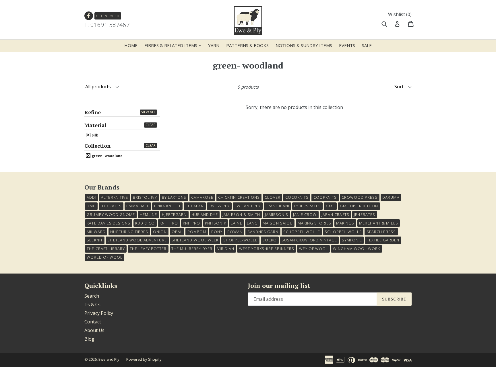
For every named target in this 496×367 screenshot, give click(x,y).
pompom (196, 231)
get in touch (107, 16)
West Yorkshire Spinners (266, 248)
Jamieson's (276, 214)
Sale (367, 45)
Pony (216, 231)
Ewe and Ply (108, 359)
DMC (91, 205)
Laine (236, 223)
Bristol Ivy (145, 197)
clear (151, 124)
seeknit (94, 240)
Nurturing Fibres (129, 231)
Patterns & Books (247, 45)
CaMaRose (202, 197)
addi (91, 197)
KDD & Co (145, 223)
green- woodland (107, 155)
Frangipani (277, 205)
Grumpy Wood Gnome (111, 214)
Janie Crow (305, 214)
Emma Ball (137, 205)
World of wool (105, 257)
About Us (94, 330)
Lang (252, 223)
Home (130, 45)
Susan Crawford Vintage (309, 240)
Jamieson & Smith (241, 214)
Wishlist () (400, 14)
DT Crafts (110, 205)
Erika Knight (167, 205)
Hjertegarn (174, 214)
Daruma (390, 197)
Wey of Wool (313, 248)
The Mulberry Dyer (191, 248)
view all (148, 112)
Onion (160, 231)
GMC (330, 205)
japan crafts (335, 214)
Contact (92, 322)
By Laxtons (174, 197)
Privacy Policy (98, 313)
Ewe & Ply (219, 205)
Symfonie (352, 240)
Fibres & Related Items (174, 45)
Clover (272, 197)
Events (347, 45)
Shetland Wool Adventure (137, 240)
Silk (94, 135)
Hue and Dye (204, 214)
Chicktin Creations (239, 197)
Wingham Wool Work (356, 248)
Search (91, 296)
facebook (88, 15)
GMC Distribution (359, 205)
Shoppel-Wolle (240, 240)
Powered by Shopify (144, 359)
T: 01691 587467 (107, 25)
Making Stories (315, 223)
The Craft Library (106, 248)
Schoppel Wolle (301, 231)
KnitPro (191, 223)
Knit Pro (169, 223)
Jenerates (364, 214)
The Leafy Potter (148, 248)
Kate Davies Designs (108, 223)
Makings (345, 223)
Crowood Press (360, 197)
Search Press (381, 231)
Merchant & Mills (378, 223)
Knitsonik (215, 223)
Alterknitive (114, 197)
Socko (269, 240)
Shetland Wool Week (195, 240)
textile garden (383, 240)
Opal (177, 231)
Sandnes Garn (262, 231)
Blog (89, 339)
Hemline (148, 214)
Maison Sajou (277, 223)
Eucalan (195, 205)
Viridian (225, 248)
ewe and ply (248, 205)
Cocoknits (297, 197)
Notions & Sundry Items (304, 45)
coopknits (325, 197)
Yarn (213, 45)
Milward (96, 231)
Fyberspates (307, 205)
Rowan (235, 231)
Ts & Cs (92, 304)
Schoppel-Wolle (343, 231)
